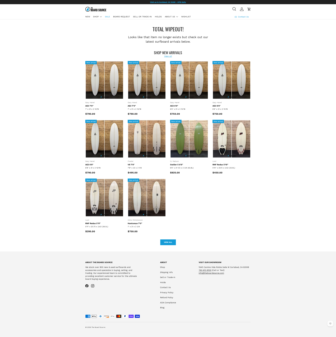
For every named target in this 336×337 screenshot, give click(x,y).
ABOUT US (170, 16)
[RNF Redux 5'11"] (104, 198)
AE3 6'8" (89, 164)
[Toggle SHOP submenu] (100, 16)
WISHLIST (186, 16)
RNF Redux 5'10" (220, 164)
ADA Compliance (168, 302)
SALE (107, 16)
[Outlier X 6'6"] (189, 139)
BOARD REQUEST (121, 16)
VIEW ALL (168, 242)
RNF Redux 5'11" (93, 223)
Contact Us (165, 287)
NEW (87, 16)
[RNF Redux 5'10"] (231, 139)
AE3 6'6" (174, 106)
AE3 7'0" (89, 106)
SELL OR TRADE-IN (142, 16)
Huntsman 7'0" (135, 223)
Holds (163, 282)
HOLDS (158, 16)
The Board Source (98, 327)
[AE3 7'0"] (104, 80)
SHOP (96, 16)
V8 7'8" (131, 164)
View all (168, 56)
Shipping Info (166, 272)
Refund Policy (166, 297)
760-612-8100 (205, 270)
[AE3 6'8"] (104, 139)
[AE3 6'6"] (189, 80)
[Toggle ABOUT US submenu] (177, 16)
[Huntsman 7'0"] (147, 198)
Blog (162, 307)
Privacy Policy (166, 292)
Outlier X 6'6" (176, 164)
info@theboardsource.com (211, 273)
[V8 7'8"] (147, 139)
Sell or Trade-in (167, 277)
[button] (249, 9)
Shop (162, 267)
